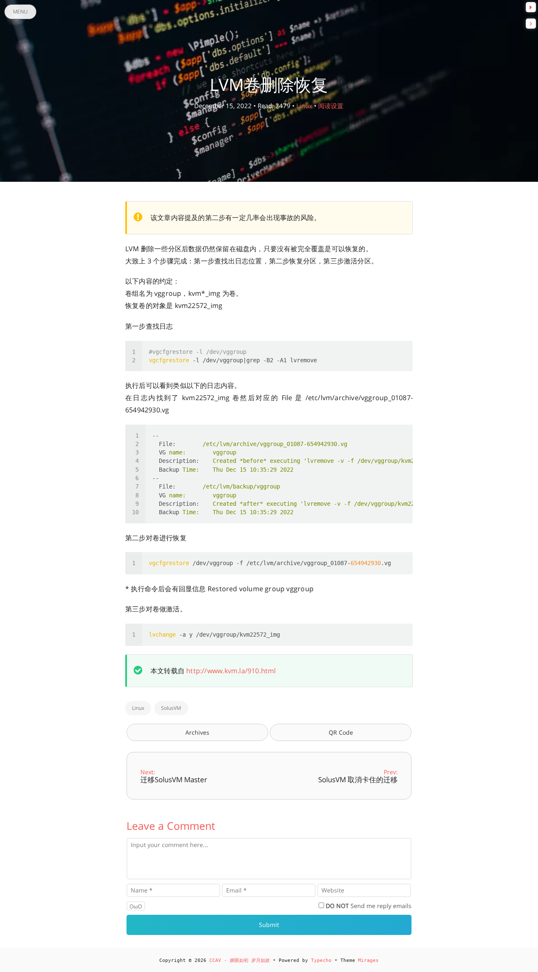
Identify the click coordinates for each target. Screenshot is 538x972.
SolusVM (171, 708)
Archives (197, 732)
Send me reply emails (368, 906)
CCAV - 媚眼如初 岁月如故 (239, 960)
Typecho (321, 960)
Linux (304, 105)
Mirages (368, 960)
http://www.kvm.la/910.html (231, 670)
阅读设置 (330, 105)
